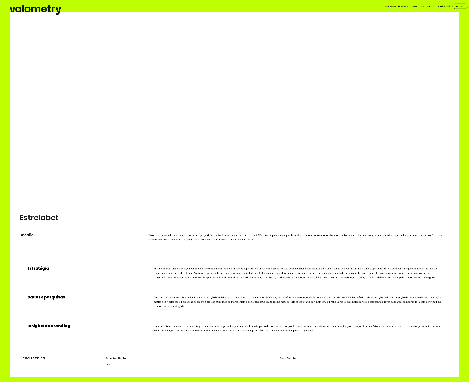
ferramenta (403, 6)
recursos (413, 6)
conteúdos (431, 6)
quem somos (390, 6)
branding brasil (444, 6)
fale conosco (460, 6)
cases (421, 6)
